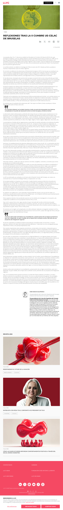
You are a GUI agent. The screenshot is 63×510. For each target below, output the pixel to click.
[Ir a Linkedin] (20, 484)
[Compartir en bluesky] (58, 41)
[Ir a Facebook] (38, 484)
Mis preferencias (12, 506)
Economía (17, 372)
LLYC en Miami (36, 476)
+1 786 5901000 (31, 493)
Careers (34, 465)
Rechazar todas (31, 506)
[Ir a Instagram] (29, 484)
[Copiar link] (49, 41)
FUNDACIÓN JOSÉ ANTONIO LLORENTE (43, 470)
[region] (31, 503)
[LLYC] (6, 3)
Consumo (14, 413)
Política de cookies (30, 502)
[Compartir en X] (44, 41)
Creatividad (6, 413)
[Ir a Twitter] (24, 484)
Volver (5, 32)
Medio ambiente (8, 372)
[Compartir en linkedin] (40, 41)
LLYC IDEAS (6, 470)
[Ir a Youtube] (33, 484)
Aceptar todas (50, 506)
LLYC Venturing (8, 476)
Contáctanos (48, 3)
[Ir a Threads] (42, 484)
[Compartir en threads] (53, 41)
